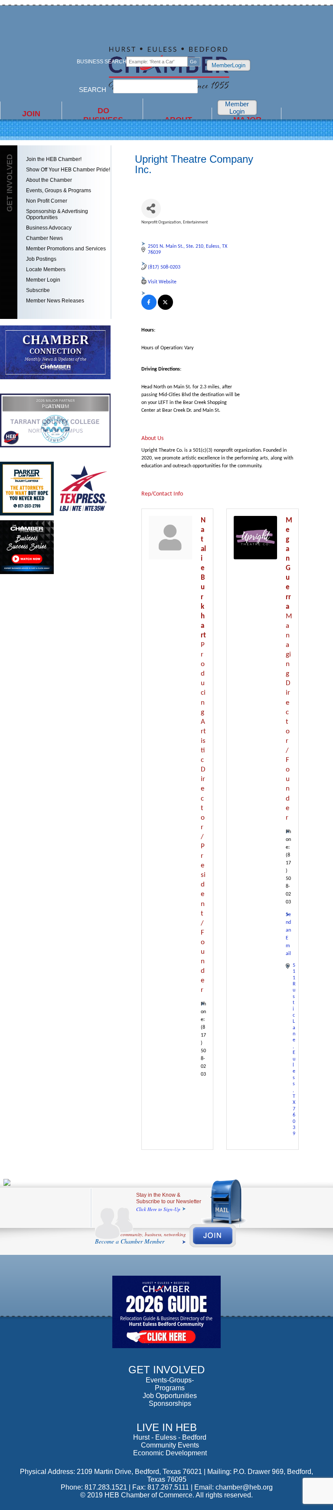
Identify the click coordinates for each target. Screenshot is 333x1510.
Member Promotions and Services (66, 249)
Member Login (237, 107)
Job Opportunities (170, 1395)
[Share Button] (151, 208)
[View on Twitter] (165, 308)
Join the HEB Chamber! (54, 159)
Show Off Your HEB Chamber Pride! (68, 170)
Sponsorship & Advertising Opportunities (57, 214)
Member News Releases (55, 301)
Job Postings (41, 259)
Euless (165, 1437)
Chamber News (44, 238)
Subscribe (38, 290)
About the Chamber (49, 180)
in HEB (103, 118)
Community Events (170, 1445)
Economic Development (170, 1453)
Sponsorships (170, 1403)
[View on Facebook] (149, 308)
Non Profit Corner (46, 201)
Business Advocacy (49, 228)
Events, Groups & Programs (58, 190)
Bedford (194, 1437)
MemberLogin (228, 65)
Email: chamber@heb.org (233, 1487)
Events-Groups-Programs (170, 1384)
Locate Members (45, 269)
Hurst (141, 1437)
